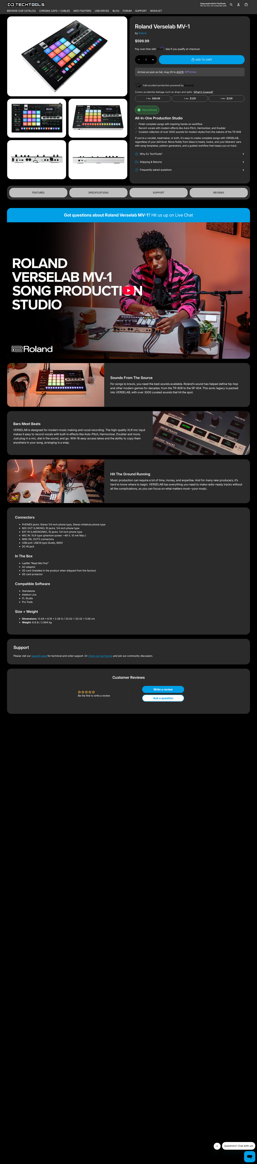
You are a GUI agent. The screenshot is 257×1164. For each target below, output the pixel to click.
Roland (143, 33)
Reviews (218, 192)
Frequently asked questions (156, 169)
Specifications (98, 192)
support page (39, 655)
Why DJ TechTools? (151, 153)
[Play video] (128, 290)
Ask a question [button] (163, 698)
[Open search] (231, 4)
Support (158, 192)
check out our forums (100, 655)
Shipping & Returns (151, 161)
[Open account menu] (238, 4)
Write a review (163, 689)
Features (38, 192)
